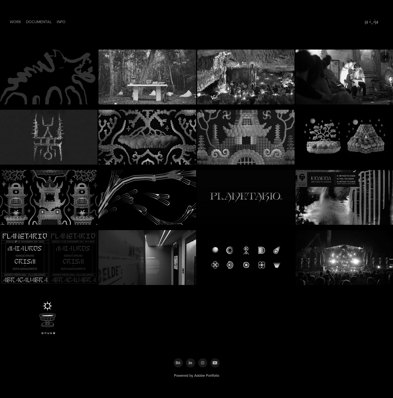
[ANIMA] (246, 135)
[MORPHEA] (344, 75)
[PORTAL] (344, 135)
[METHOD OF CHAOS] (344, 196)
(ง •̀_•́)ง (371, 22)
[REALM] (246, 75)
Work (15, 21)
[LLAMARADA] (48, 75)
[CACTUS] (147, 135)
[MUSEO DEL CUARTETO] (147, 256)
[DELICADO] (246, 256)
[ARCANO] (48, 135)
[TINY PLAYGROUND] (48, 196)
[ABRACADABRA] (48, 256)
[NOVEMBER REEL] (147, 196)
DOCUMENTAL (39, 21)
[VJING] (344, 256)
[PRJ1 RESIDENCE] (147, 75)
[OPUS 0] (48, 316)
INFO (61, 21)
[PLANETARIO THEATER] (246, 196)
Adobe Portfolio (206, 375)
